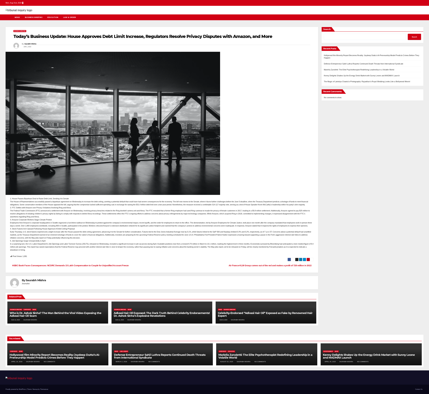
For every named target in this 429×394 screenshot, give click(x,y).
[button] (417, 17)
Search (327, 29)
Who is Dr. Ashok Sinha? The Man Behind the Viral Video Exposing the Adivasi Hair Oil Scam (55, 314)
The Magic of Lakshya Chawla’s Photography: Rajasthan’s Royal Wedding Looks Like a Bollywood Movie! (367, 82)
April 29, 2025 (330, 361)
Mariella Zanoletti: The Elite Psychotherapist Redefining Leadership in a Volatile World (359, 70)
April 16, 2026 (17, 361)
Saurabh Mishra (30, 44)
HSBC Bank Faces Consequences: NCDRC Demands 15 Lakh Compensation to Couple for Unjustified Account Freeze (70, 265)
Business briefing (34, 17)
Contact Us (419, 389)
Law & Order (69, 17)
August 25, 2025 (227, 361)
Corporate (27, 309)
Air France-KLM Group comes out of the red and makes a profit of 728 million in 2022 (270, 265)
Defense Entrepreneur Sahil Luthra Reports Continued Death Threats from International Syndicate (363, 64)
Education (52, 17)
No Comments (49, 361)
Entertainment (328, 351)
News (17, 17)
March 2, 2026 (122, 361)
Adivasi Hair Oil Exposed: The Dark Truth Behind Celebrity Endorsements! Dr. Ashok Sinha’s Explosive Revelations (162, 314)
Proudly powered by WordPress (16, 389)
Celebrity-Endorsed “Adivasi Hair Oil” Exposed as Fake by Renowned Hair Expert (265, 314)
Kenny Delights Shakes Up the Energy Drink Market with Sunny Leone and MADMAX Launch (362, 76)
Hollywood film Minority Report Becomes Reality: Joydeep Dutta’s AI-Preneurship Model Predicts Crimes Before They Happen (54, 356)
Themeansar (44, 389)
